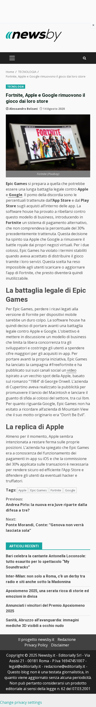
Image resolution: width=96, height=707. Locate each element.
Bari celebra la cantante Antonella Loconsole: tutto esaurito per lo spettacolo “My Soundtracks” (46, 561)
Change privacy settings (21, 702)
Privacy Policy (36, 645)
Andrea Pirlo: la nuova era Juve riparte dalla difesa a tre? (46, 504)
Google (15, 194)
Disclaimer (60, 645)
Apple (22, 490)
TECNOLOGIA (15, 86)
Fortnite (56, 490)
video (71, 370)
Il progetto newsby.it (36, 639)
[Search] (84, 58)
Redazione (67, 639)
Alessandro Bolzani (23, 109)
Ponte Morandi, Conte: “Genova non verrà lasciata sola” (45, 525)
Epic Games (38, 490)
